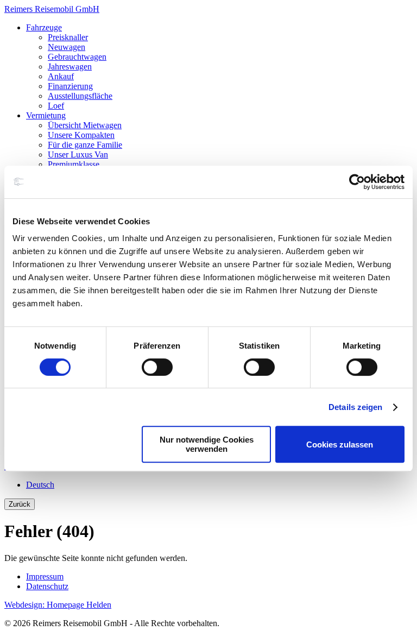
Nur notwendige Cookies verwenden (207, 444)
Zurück (19, 504)
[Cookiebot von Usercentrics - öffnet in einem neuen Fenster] (357, 182)
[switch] (157, 367)
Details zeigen (355, 407)
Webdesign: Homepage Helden (57, 604)
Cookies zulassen (339, 444)
